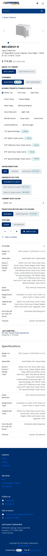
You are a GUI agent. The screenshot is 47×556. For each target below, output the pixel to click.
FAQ (3, 479)
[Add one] (16, 231)
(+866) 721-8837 (12, 518)
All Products (7, 486)
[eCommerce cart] (37, 3)
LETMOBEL (6, 246)
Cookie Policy (23, 546)
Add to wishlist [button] (11, 237)
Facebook (9, 500)
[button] (4, 31)
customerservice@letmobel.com (19, 514)
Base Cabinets (10, 17)
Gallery (5, 462)
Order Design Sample (11, 483)
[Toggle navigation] (42, 3)
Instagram (9, 504)
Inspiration (6, 465)
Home (4, 458)
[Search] (41, 11)
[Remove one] (5, 231)
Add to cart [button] (31, 231)
